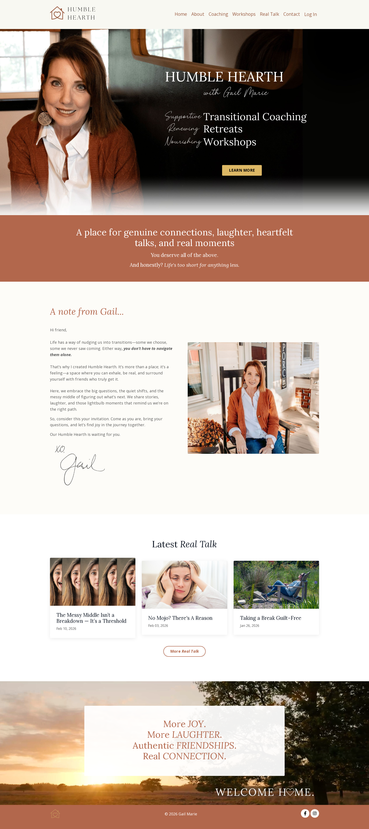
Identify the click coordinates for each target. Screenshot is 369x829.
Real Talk (269, 14)
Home (181, 14)
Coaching (218, 14)
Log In (310, 14)
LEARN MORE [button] (242, 170)
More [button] (184, 651)
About (197, 14)
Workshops (244, 14)
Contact (291, 14)
